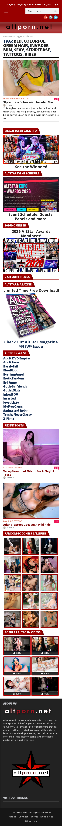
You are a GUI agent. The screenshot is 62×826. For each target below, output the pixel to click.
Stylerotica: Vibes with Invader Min (28, 102)
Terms (34, 816)
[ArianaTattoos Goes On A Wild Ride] (31, 501)
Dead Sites (46, 816)
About (12, 816)
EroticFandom (13, 378)
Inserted (9, 398)
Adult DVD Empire (16, 358)
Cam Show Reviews (12, 468)
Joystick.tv (11, 402)
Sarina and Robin (15, 410)
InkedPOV (10, 394)
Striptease (38, 50)
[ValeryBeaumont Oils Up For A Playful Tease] (31, 447)
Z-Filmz (8, 418)
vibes (30, 54)
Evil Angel (10, 382)
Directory (31, 821)
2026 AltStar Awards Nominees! (31, 233)
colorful (34, 41)
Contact (23, 816)
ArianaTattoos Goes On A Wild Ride (27, 524)
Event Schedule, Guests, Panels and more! (31, 216)
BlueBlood (10, 370)
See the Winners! (31, 166)
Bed (18, 41)
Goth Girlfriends (15, 386)
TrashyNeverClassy (17, 414)
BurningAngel (13, 374)
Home (6, 36)
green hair (15, 45)
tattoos (12, 54)
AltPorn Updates (12, 99)
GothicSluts (11, 390)
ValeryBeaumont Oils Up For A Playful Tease (28, 472)
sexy (19, 50)
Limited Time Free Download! (31, 290)
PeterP (10, 105)
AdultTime (11, 362)
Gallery (25, 99)
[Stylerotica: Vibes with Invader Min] (31, 78)
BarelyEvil (10, 366)
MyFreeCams (13, 406)
